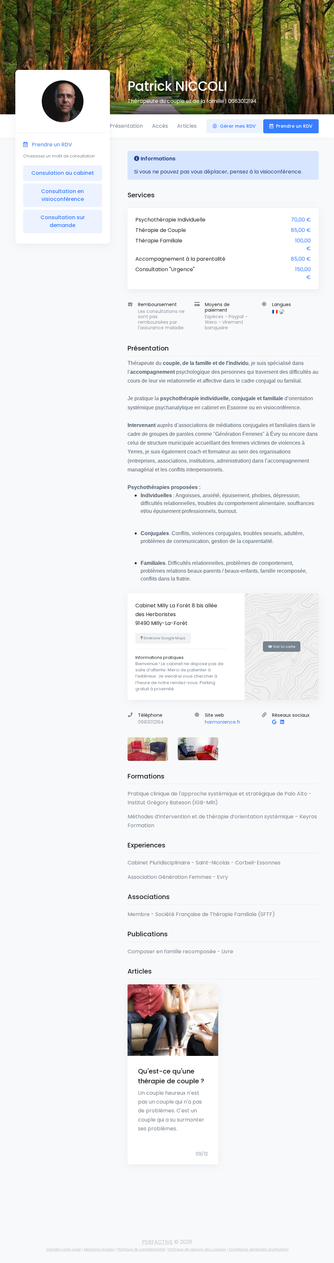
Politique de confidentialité (141, 1249)
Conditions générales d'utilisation (258, 1249)
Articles (187, 126)
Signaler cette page (63, 1249)
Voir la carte (283, 646)
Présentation (126, 126)
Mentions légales (99, 1249)
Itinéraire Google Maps (164, 638)
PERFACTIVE (157, 1242)
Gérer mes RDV (237, 126)
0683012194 (242, 101)
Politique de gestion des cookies (197, 1249)
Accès (160, 126)
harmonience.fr (222, 722)
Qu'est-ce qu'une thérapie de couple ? (171, 1076)
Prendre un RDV (293, 126)
